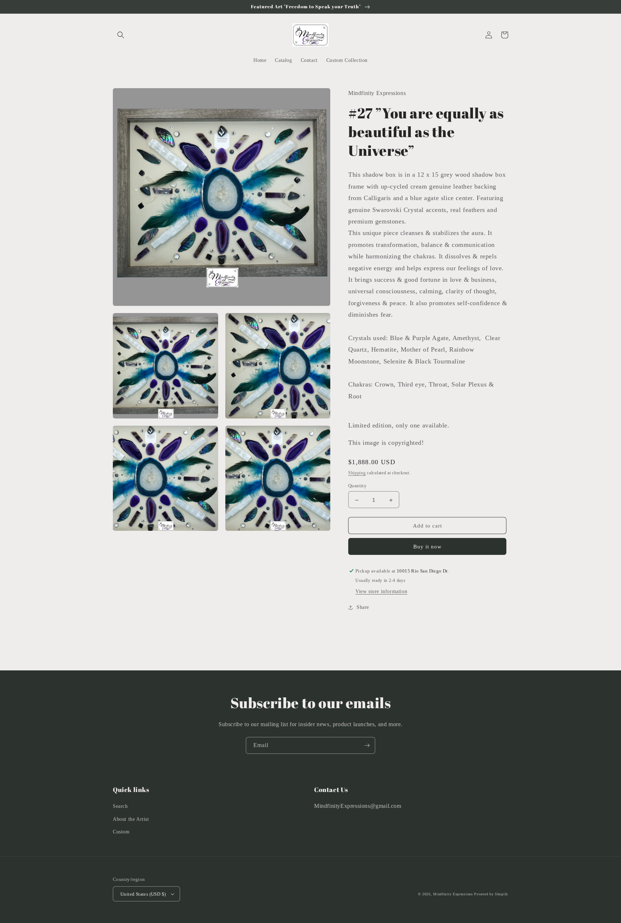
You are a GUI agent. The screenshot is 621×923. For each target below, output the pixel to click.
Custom (121, 831)
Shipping (357, 473)
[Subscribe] (367, 745)
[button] (121, 35)
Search (120, 806)
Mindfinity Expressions (453, 894)
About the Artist (131, 819)
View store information (381, 591)
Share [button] (362, 607)
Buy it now (427, 546)
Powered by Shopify (491, 894)
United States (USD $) (143, 894)
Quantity (357, 486)
